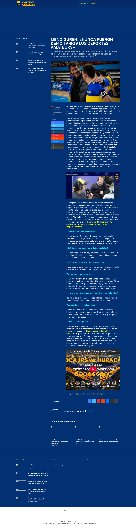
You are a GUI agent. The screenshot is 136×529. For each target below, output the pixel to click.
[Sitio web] (64, 415)
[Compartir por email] (112, 401)
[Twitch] (110, 3)
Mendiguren (100, 394)
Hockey (93, 394)
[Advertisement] (68, 21)
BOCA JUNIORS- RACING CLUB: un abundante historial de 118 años (37, 70)
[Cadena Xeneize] (26, 3)
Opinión (93, 3)
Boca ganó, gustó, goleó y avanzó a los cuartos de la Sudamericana (36, 499)
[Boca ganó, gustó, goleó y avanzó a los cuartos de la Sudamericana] (21, 500)
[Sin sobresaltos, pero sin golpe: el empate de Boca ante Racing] (109, 432)
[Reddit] (103, 401)
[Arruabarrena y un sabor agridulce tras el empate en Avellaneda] (61, 432)
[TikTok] (112, 3)
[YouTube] (101, 3)
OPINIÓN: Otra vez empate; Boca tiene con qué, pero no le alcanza (36, 54)
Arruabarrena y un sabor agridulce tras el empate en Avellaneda (59, 441)
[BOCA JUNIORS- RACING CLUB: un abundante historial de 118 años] (21, 71)
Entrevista (86, 394)
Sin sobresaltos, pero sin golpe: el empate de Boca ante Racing (37, 62)
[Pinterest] (98, 401)
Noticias (83, 3)
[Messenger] (107, 401)
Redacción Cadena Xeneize (78, 411)
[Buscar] (118, 3)
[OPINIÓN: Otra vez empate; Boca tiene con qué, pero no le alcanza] (85, 432)
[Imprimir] (116, 401)
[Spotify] (107, 3)
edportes (78, 394)
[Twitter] (115, 3)
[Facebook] (99, 3)
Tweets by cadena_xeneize (59, 465)
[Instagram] (104, 3)
